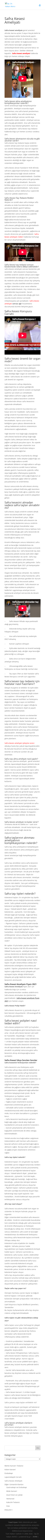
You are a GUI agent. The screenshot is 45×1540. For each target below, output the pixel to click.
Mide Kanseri (11, 1491)
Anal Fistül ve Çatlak (14, 1495)
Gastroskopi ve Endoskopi (16, 1487)
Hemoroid (10, 1498)
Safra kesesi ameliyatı (21, 53)
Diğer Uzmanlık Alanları (14, 1484)
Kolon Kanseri (10, 1469)
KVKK (35, 1537)
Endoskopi (9, 1473)
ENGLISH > (9, 1510)
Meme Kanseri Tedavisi (14, 1466)
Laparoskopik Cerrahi (13, 1477)
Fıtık (8, 1506)
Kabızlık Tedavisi (13, 1502)
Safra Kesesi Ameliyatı (13, 1481)
